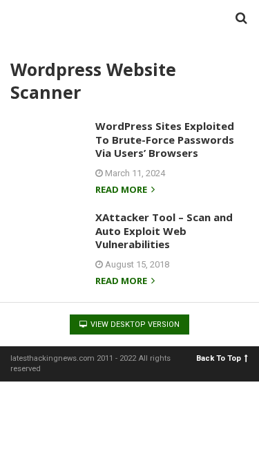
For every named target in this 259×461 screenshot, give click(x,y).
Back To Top (218, 358)
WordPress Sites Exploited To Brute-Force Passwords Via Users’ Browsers (164, 139)
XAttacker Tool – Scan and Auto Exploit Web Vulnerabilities (164, 230)
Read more (122, 190)
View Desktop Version (134, 324)
